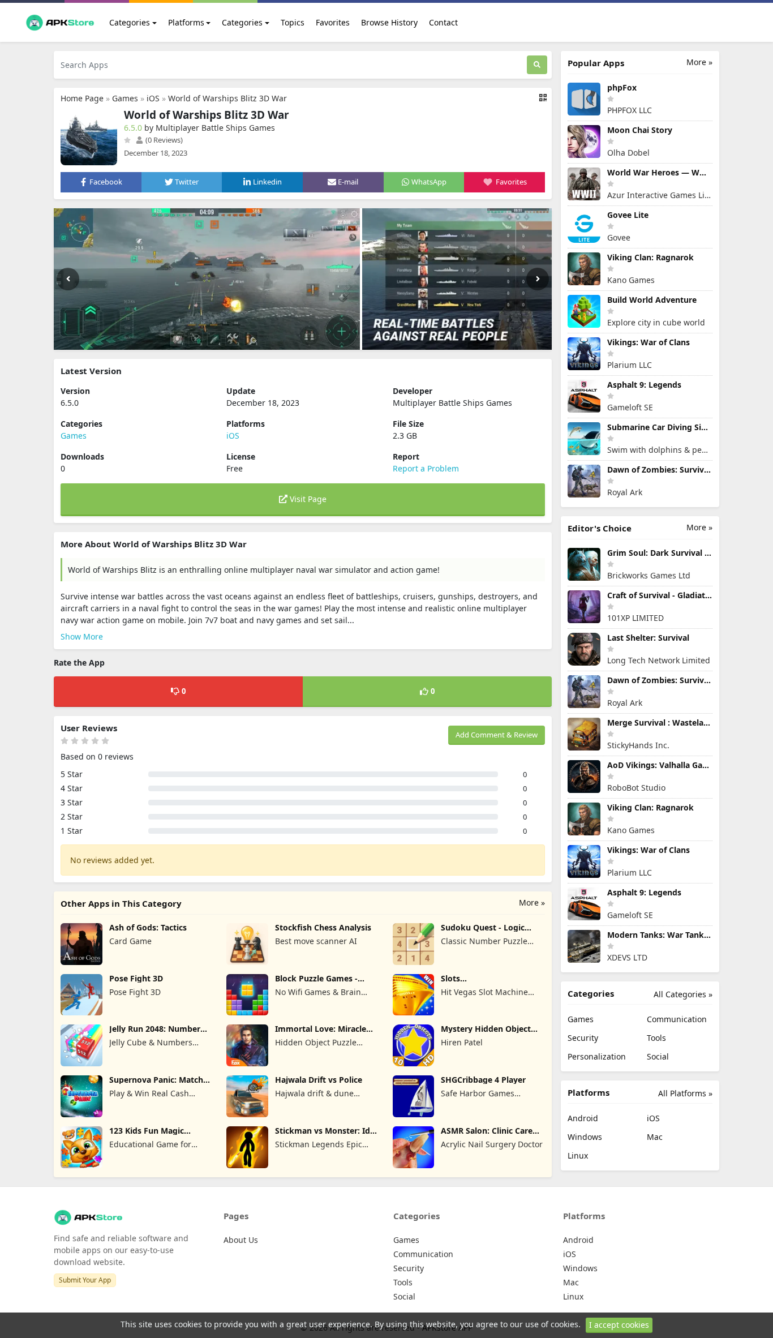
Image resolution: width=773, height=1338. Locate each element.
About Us (241, 1239)
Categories (129, 22)
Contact (443, 22)
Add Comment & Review (497, 735)
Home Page (82, 98)
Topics (292, 22)
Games (125, 98)
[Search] (537, 64)
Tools (656, 1037)
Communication (677, 1019)
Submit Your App (85, 1280)
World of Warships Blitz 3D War (227, 98)
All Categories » (683, 994)
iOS (153, 98)
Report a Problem (426, 468)
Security (583, 1037)
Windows (585, 1136)
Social (658, 1056)
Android (583, 1118)
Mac (655, 1136)
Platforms (186, 22)
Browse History (389, 22)
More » (532, 902)
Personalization (597, 1056)
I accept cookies (619, 1324)
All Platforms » (685, 1093)
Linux (578, 1155)
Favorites (333, 22)
